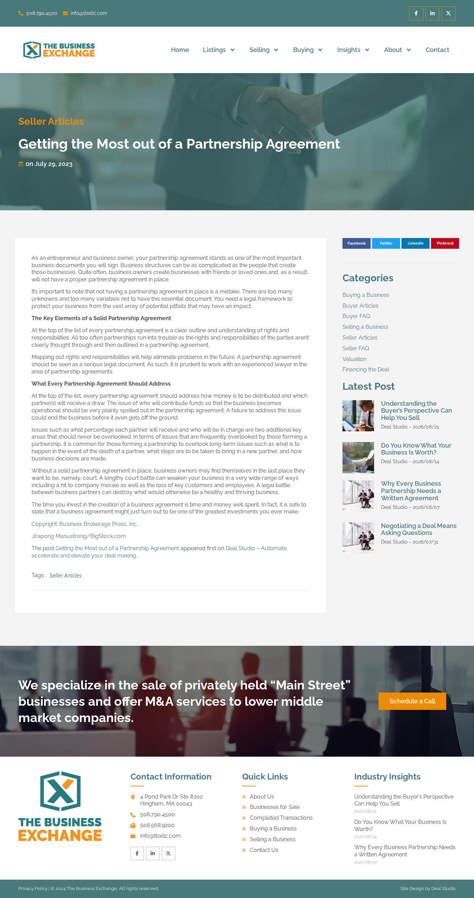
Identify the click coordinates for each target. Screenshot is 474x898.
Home (180, 49)
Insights (349, 49)
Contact (437, 49)
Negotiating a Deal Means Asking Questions (419, 529)
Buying (303, 49)
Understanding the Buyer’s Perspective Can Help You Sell (416, 411)
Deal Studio (443, 888)
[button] (356, 243)
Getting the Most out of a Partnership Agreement (117, 548)
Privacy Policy (33, 888)
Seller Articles (51, 121)
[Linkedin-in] (432, 13)
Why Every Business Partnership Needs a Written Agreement (411, 491)
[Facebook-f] (416, 13)
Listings (214, 49)
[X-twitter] (448, 13)
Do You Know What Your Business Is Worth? (416, 449)
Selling (259, 49)
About (393, 49)
